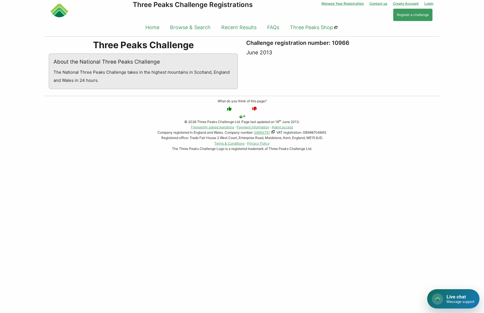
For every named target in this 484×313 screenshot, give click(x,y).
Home (152, 27)
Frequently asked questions (212, 127)
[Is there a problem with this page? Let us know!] (254, 109)
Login (428, 3)
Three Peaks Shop (311, 27)
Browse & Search (190, 27)
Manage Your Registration (343, 3)
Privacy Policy (258, 143)
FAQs (273, 27)
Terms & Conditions (229, 143)
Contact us (378, 3)
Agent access (282, 127)
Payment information (253, 127)
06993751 (262, 132)
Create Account (406, 3)
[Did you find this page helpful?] (229, 109)
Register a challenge (413, 15)
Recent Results (239, 27)
